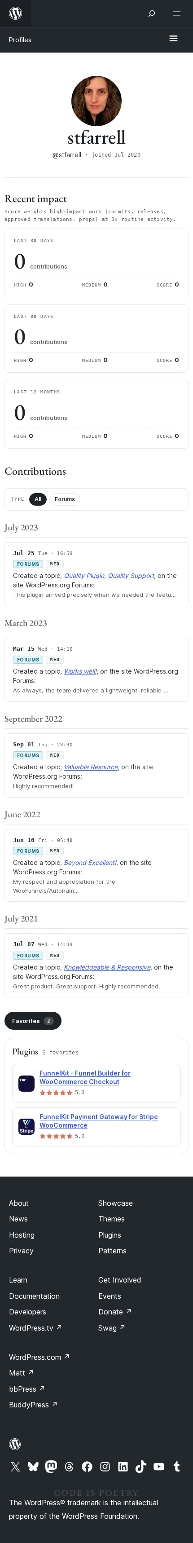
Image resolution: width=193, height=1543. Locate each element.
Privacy (21, 1250)
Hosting (22, 1234)
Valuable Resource (91, 767)
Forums (65, 499)
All (38, 499)
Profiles (20, 40)
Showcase (115, 1203)
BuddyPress (33, 1404)
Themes (111, 1218)
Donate (115, 1311)
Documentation (34, 1296)
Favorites (31, 1020)
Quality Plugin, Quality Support (109, 575)
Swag (112, 1327)
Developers (27, 1311)
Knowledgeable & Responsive (107, 967)
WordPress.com (39, 1357)
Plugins (109, 1234)
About (19, 1203)
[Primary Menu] (173, 39)
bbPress (27, 1388)
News (18, 1218)
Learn (18, 1279)
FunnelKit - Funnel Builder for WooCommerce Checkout (85, 1077)
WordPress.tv (35, 1327)
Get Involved (119, 1279)
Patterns (112, 1250)
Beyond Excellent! (90, 862)
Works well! (80, 671)
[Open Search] (151, 13)
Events (109, 1296)
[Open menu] (178, 13)
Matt (21, 1372)
